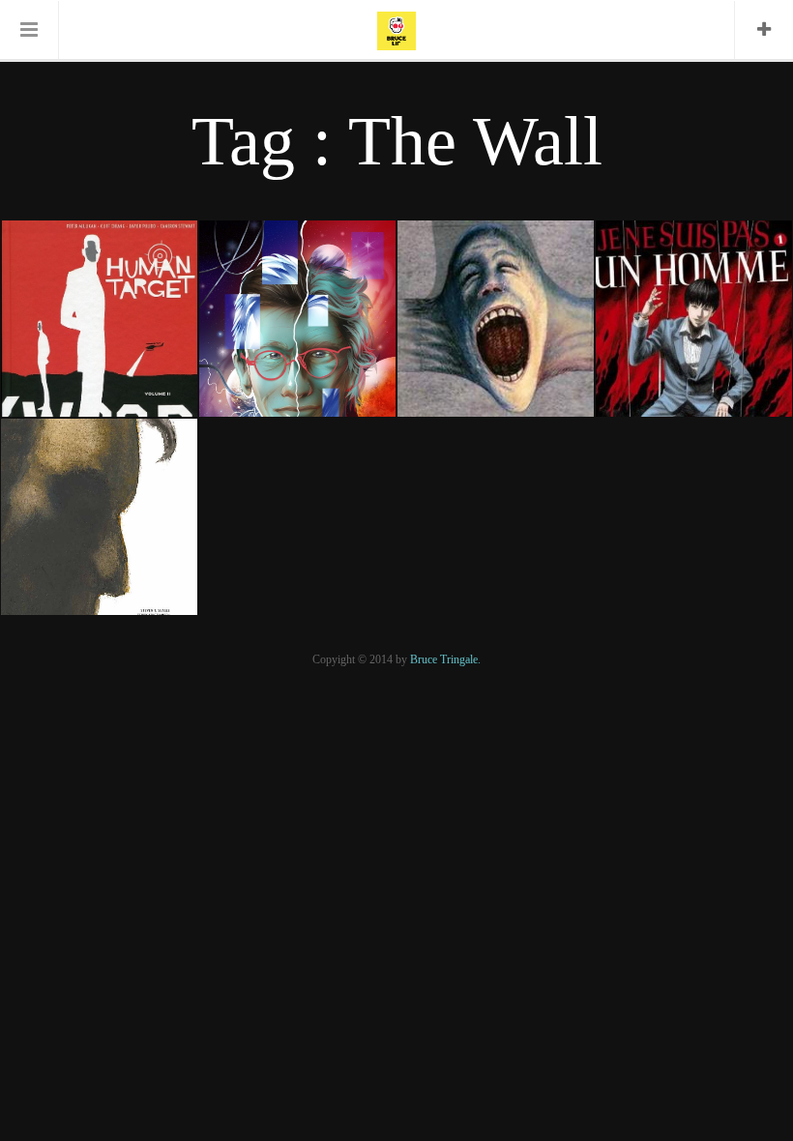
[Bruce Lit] (396, 29)
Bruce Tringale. (445, 659)
